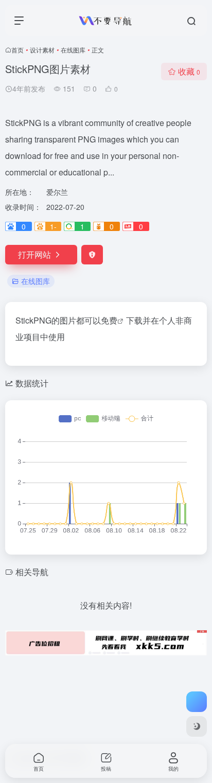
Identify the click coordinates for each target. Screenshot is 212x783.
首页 (17, 49)
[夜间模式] (196, 726)
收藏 (189, 71)
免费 (109, 320)
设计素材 (42, 49)
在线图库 (73, 49)
